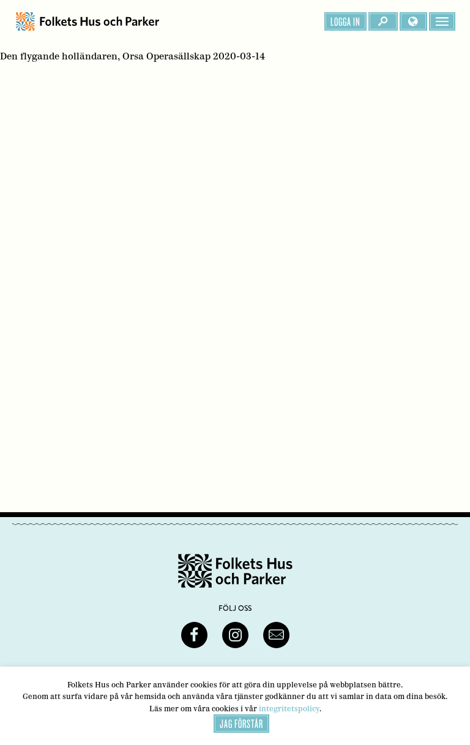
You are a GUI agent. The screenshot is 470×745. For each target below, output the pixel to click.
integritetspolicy (289, 708)
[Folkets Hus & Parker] (87, 21)
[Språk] (413, 21)
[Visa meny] (442, 21)
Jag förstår (241, 723)
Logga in (345, 21)
